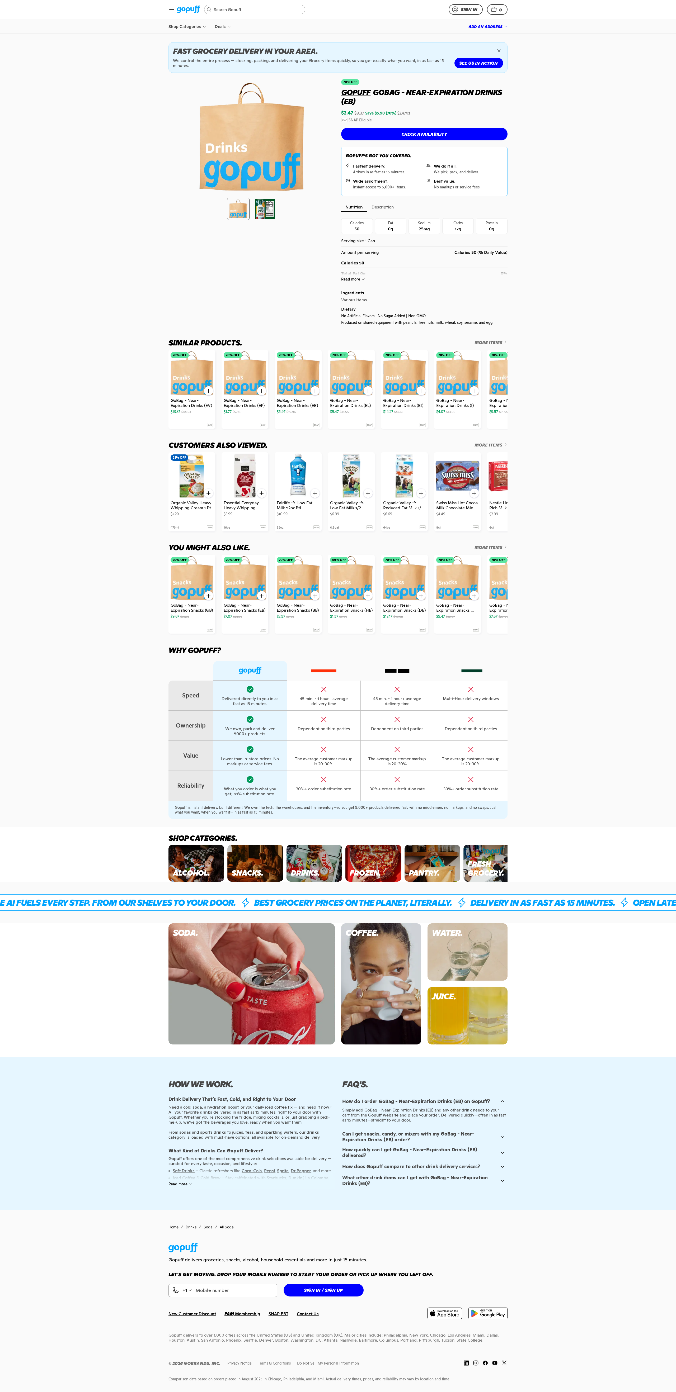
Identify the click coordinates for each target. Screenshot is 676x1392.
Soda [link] (208, 1227)
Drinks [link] (191, 1227)
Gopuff (355, 92)
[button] (497, 9)
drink (467, 1110)
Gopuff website (383, 1115)
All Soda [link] (227, 1227)
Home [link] (173, 1227)
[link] (188, 10)
